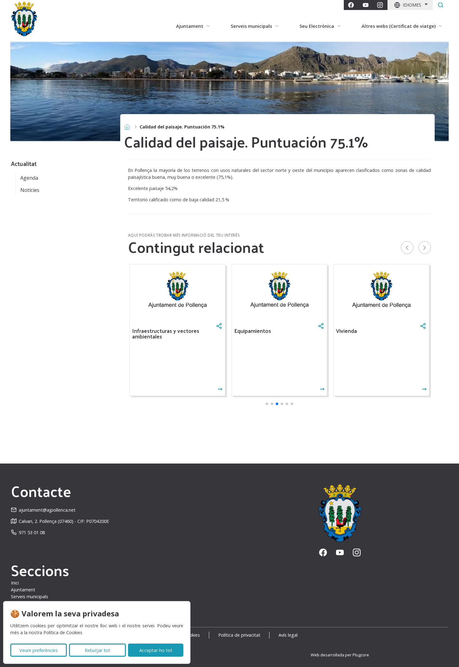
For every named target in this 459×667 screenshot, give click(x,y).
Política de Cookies (62, 632)
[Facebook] (351, 5)
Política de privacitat (239, 635)
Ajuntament (23, 590)
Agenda (29, 177)
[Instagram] (380, 5)
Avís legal (288, 635)
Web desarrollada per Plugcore (340, 655)
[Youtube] (365, 5)
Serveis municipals (29, 596)
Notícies (29, 190)
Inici (15, 583)
